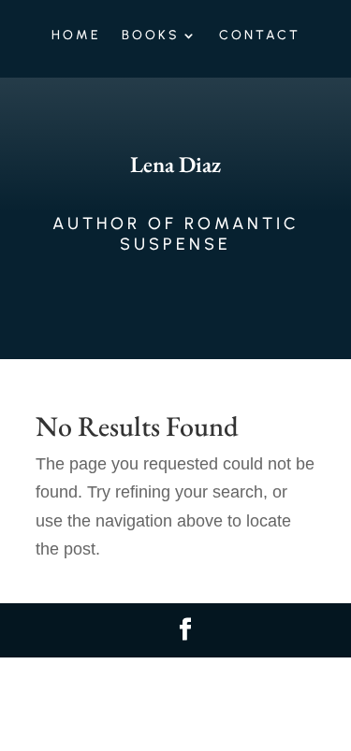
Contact (259, 36)
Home (76, 36)
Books (151, 36)
